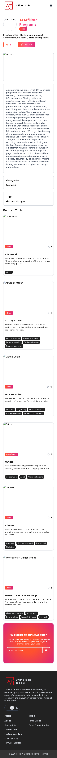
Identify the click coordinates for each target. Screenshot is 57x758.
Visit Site (28, 44)
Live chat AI (41, 543)
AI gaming (21, 409)
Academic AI (11, 477)
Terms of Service (12, 742)
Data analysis (12, 617)
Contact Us (10, 725)
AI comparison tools (14, 613)
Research (43, 617)
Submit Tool (10, 729)
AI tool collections (36, 409)
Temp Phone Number (39, 725)
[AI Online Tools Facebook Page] (20, 683)
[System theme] (12, 708)
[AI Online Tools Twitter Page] (24, 683)
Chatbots (10, 543)
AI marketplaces (13, 338)
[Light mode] (7, 707)
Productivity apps (31, 342)
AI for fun (10, 409)
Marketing (10, 547)
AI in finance (32, 613)
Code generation (13, 413)
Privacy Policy (11, 738)
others (8, 272)
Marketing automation (33, 413)
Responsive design (14, 346)
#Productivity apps (15, 201)
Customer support (31, 338)
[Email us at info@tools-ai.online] (17, 683)
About (7, 720)
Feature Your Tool (13, 734)
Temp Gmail (34, 720)
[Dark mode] (17, 708)
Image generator (13, 342)
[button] (28, 245)
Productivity (12, 185)
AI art (22, 477)
